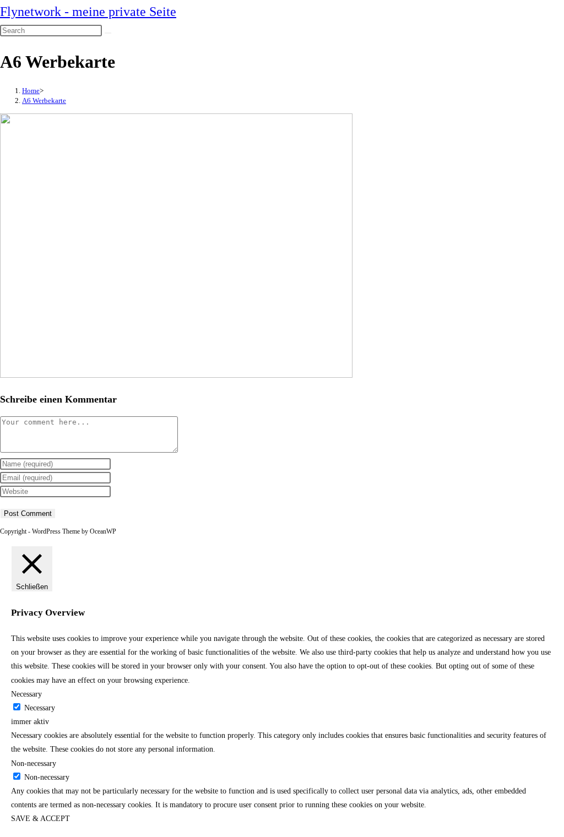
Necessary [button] (26, 694)
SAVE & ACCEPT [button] (40, 818)
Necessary (39, 708)
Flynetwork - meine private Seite (88, 11)
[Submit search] (108, 33)
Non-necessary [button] (33, 763)
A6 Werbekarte (44, 100)
